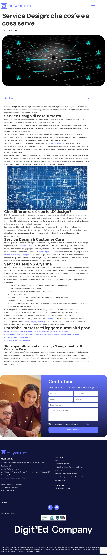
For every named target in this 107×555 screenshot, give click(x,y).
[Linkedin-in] (50, 507)
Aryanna (9, 267)
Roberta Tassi (56, 143)
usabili (50, 318)
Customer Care (26, 246)
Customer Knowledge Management (18, 255)
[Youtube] (56, 507)
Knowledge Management (49, 252)
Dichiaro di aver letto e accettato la (70, 424)
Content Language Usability (34, 322)
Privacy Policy (84, 424)
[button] (88, 98)
